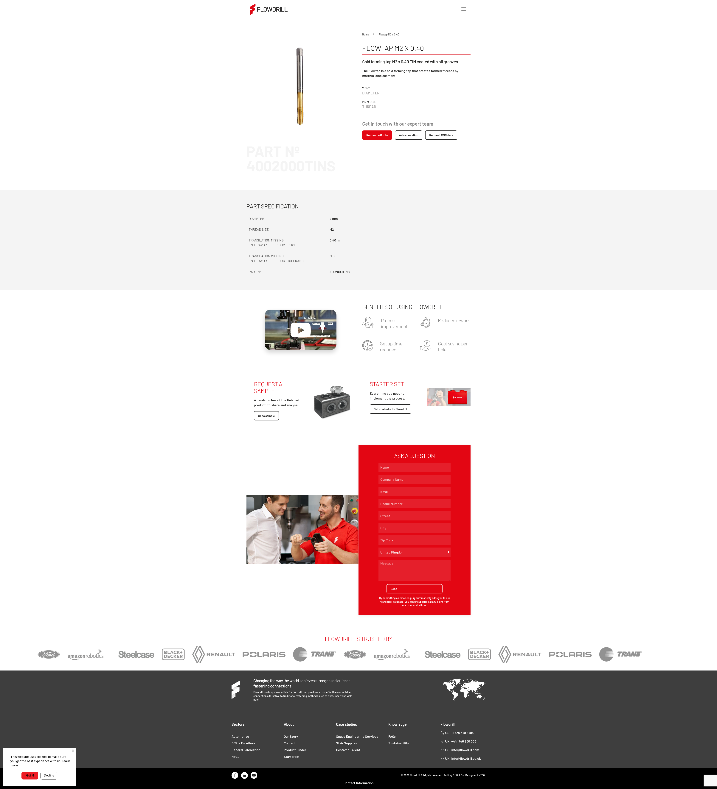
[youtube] (254, 775)
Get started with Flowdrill (390, 409)
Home (365, 34)
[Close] (73, 750)
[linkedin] (244, 775)
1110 (482, 775)
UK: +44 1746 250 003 (460, 741)
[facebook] (235, 775)
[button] (464, 9)
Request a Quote (377, 135)
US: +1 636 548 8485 (459, 733)
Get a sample (266, 415)
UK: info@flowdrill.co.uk (462, 758)
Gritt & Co (458, 775)
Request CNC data (441, 135)
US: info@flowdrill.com (461, 750)
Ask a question (408, 135)
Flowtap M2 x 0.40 (388, 34)
